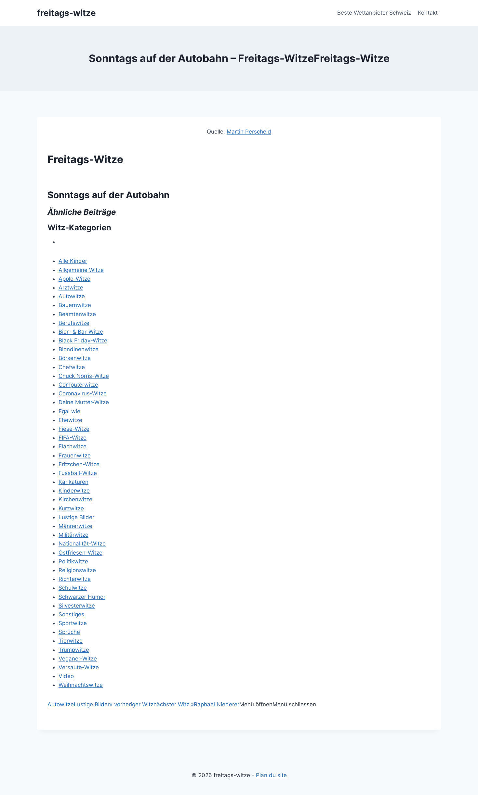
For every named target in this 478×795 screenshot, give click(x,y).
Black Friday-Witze (83, 340)
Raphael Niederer (216, 704)
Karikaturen (73, 482)
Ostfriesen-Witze (80, 552)
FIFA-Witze (72, 437)
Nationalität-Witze (82, 543)
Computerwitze (78, 384)
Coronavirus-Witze (83, 393)
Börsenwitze (75, 358)
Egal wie (69, 411)
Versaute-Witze (79, 667)
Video (66, 676)
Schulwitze (73, 587)
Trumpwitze (74, 650)
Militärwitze (73, 535)
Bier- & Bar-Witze (81, 331)
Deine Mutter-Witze (84, 402)
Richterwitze (75, 579)
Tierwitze (71, 640)
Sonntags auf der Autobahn (108, 194)
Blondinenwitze (79, 349)
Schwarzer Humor (82, 597)
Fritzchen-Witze (79, 464)
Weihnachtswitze (81, 685)
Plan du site (271, 775)
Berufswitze (74, 323)
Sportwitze (73, 623)
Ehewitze (70, 420)
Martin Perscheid (249, 131)
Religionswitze (77, 570)
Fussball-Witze (78, 473)
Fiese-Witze (74, 429)
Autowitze (72, 296)
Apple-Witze (74, 279)
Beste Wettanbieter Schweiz (374, 12)
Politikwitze (73, 561)
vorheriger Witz (131, 704)
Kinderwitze (74, 490)
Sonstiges (71, 614)
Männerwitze (75, 526)
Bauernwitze (75, 305)
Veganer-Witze (78, 658)
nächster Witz (173, 704)
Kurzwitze (71, 508)
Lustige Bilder (76, 517)
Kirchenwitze (75, 499)
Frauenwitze (75, 455)
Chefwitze (72, 367)
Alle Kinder (73, 261)
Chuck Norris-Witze (84, 376)
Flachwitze (72, 446)
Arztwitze (71, 287)
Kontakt (428, 12)
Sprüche (69, 632)
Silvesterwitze (77, 605)
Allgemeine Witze (81, 270)
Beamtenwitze (77, 314)
